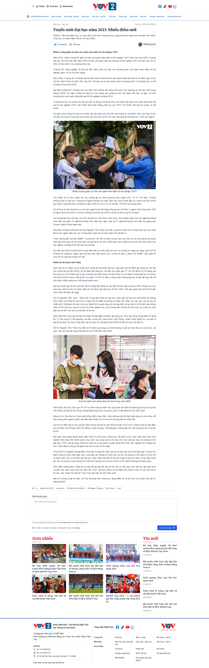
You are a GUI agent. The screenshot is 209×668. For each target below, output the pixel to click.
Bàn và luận (56, 16)
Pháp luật (123, 16)
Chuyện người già (156, 16)
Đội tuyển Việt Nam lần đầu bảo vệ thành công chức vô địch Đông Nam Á (160, 564)
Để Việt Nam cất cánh (40, 16)
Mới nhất (97, 642)
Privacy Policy (67, 522)
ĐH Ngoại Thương (95, 488)
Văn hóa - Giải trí (99, 16)
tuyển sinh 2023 (46, 488)
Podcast (54, 6)
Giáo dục (85, 16)
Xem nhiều (98, 646)
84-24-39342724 (44, 653)
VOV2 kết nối (141, 653)
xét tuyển (60, 488)
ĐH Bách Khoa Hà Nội (75, 488)
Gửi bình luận (165, 528)
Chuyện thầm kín (174, 16)
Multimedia (68, 6)
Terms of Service (79, 522)
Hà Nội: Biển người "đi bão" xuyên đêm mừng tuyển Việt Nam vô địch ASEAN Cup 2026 (160, 548)
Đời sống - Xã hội (71, 16)
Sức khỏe (134, 16)
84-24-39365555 (43, 649)
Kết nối (143, 16)
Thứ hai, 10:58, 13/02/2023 (145, 24)
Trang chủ (98, 637)
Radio (42, 6)
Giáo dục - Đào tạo (60, 24)
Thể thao (112, 16)
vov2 (119, 488)
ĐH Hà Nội (110, 488)
